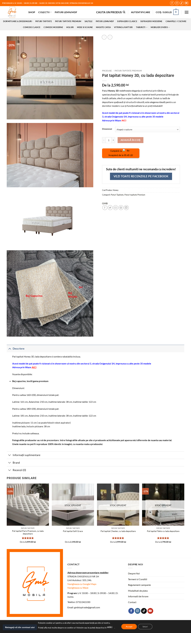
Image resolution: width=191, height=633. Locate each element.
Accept (129, 626)
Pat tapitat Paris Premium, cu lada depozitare (28, 532)
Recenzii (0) (19, 470)
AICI (123, 120)
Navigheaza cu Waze (77, 587)
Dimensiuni (107, 129)
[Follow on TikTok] (182, 3)
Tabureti (140, 27)
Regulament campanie (139, 584)
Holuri (70, 27)
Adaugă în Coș (131, 140)
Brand (16, 462)
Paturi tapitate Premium (68, 21)
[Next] (184, 516)
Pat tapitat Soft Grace (73, 531)
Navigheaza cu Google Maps (81, 584)
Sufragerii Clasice (127, 21)
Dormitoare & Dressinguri (17, 21)
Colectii (44, 12)
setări (109, 627)
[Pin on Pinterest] (120, 207)
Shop (31, 12)
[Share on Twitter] (110, 207)
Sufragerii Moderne (151, 21)
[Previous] (7, 516)
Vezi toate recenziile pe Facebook (141, 176)
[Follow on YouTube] (186, 3)
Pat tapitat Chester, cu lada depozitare (118, 531)
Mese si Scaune (85, 27)
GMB (105, 203)
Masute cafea (103, 27)
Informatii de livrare (138, 596)
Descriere (18, 348)
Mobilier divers (159, 27)
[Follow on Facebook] (172, 3)
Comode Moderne (53, 27)
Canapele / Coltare (176, 21)
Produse (107, 71)
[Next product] (104, 37)
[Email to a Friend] (115, 207)
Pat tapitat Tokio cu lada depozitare (163, 531)
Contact (132, 602)
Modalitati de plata (138, 590)
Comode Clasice (31, 27)
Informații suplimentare (26, 455)
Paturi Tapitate (43, 21)
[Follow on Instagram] (177, 3)
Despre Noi (134, 573)
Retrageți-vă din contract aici (20, 627)
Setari (145, 626)
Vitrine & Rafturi (123, 27)
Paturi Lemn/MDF (66, 12)
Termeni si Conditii (137, 579)
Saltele (89, 21)
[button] (110, 12)
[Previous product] (110, 37)
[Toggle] (10, 348)
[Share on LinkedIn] (126, 207)
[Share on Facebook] (104, 207)
